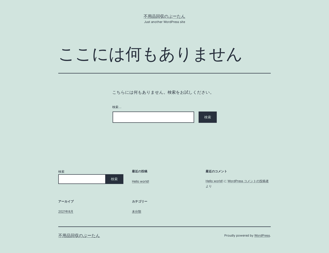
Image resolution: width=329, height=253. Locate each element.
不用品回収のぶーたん (164, 16)
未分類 (136, 211)
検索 (61, 171)
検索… (116, 107)
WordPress (262, 235)
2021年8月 (65, 211)
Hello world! (140, 181)
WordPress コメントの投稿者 (248, 181)
